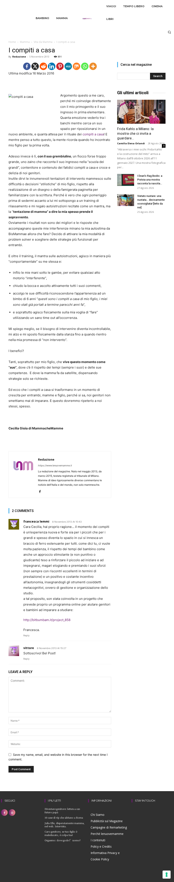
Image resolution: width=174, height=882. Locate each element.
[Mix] (76, 66)
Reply (26, 635)
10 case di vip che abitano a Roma (64, 817)
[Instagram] (12, 812)
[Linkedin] (51, 66)
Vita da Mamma (43, 42)
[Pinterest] (60, 66)
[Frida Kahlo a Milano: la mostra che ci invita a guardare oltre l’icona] (141, 112)
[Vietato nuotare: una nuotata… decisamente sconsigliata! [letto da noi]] (125, 200)
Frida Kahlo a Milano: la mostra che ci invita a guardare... (135, 133)
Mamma (25, 42)
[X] (35, 66)
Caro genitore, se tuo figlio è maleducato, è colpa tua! (61, 833)
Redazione (19, 56)
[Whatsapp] (84, 66)
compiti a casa (93, 134)
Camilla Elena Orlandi (131, 143)
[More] (93, 66)
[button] (169, 31)
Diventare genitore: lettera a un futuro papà (62, 810)
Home (12, 42)
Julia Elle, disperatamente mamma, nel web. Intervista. (65, 824)
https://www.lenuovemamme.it (55, 465)
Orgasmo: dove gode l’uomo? (63, 840)
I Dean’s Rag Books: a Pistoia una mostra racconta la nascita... (149, 179)
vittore (28, 648)
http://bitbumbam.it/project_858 (46, 620)
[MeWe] (68, 66)
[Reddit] (43, 66)
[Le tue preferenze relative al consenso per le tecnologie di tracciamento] (167, 875)
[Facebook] (27, 66)
